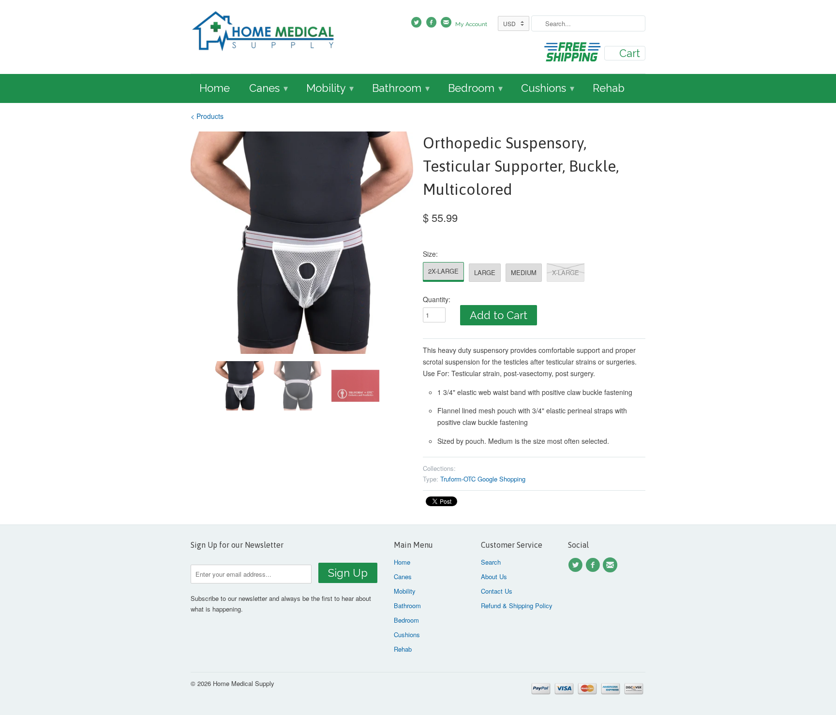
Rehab (609, 88)
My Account (471, 24)
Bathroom (401, 88)
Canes (268, 88)
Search (491, 562)
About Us (494, 576)
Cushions (547, 88)
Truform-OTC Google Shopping (482, 478)
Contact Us (496, 591)
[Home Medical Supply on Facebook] (594, 565)
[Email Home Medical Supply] (611, 565)
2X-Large (443, 271)
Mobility (330, 88)
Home (214, 88)
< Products (207, 116)
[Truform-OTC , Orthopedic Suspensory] (302, 242)
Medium (524, 272)
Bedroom (475, 88)
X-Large (565, 272)
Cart (629, 53)
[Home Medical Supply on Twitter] (576, 565)
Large (484, 272)
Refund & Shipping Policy (516, 605)
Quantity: (436, 299)
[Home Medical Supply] (263, 32)
